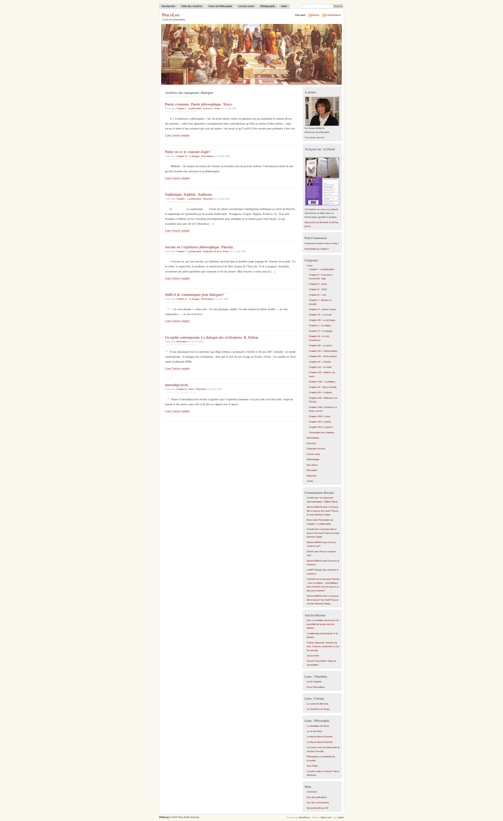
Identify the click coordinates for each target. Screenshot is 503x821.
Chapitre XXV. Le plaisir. (320, 422)
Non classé (312, 465)
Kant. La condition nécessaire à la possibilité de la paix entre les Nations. (323, 624)
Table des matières (191, 6)
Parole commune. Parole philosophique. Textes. (199, 104)
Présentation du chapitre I (317, 249)
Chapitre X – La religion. (320, 325)
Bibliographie (267, 6)
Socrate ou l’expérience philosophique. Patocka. (199, 247)
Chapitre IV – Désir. (318, 289)
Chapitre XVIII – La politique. (322, 381)
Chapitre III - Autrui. (185, 389)
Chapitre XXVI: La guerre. (321, 427)
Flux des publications (317, 797)
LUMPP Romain (314, 570)
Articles (315, 15)
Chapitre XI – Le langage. (321, 331)
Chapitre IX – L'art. (318, 295)
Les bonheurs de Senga (318, 709)
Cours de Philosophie (220, 6)
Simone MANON (314, 507)
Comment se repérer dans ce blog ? (322, 243)
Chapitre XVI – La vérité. (320, 367)
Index (284, 6)
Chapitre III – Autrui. (318, 284)
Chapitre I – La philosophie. (322, 269)
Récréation (181, 341)
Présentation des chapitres (321, 432)
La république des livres (318, 726)
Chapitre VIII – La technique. (322, 320)
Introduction (168, 6)
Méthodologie (313, 459)
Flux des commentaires (318, 802)
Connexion (312, 792)
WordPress (304, 817)
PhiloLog (171, 14)
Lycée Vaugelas (314, 681)
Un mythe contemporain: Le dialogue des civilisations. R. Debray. (212, 337)
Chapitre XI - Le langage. (188, 156)
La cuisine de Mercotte (317, 704)
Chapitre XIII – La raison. (320, 345)
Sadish (340, 817)
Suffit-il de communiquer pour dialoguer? (194, 294)
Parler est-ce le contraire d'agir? (187, 151)
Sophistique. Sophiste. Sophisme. (189, 194)
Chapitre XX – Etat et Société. (323, 387)
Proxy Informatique (316, 687)
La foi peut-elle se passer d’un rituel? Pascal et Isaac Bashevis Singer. (323, 511)
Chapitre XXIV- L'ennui (319, 416)
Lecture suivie (246, 6)
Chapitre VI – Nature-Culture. (323, 309)
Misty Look (326, 817)
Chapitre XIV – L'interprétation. (323, 351)
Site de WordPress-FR (317, 808)
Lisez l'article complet (177, 135)
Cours (310, 265)
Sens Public (312, 766)
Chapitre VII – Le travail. (320, 314)
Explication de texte (212, 251)
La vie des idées (314, 731)
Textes (217, 108)
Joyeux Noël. (313, 655)
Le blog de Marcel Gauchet (319, 736)
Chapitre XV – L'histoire (320, 362)
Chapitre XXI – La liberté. (320, 392)
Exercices (208, 108)
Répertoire (208, 199)
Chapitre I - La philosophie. (189, 108)
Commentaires (333, 15)
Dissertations (207, 156)
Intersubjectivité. (177, 384)
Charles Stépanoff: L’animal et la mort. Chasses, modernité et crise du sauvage (323, 646)
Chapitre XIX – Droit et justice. (323, 356)
